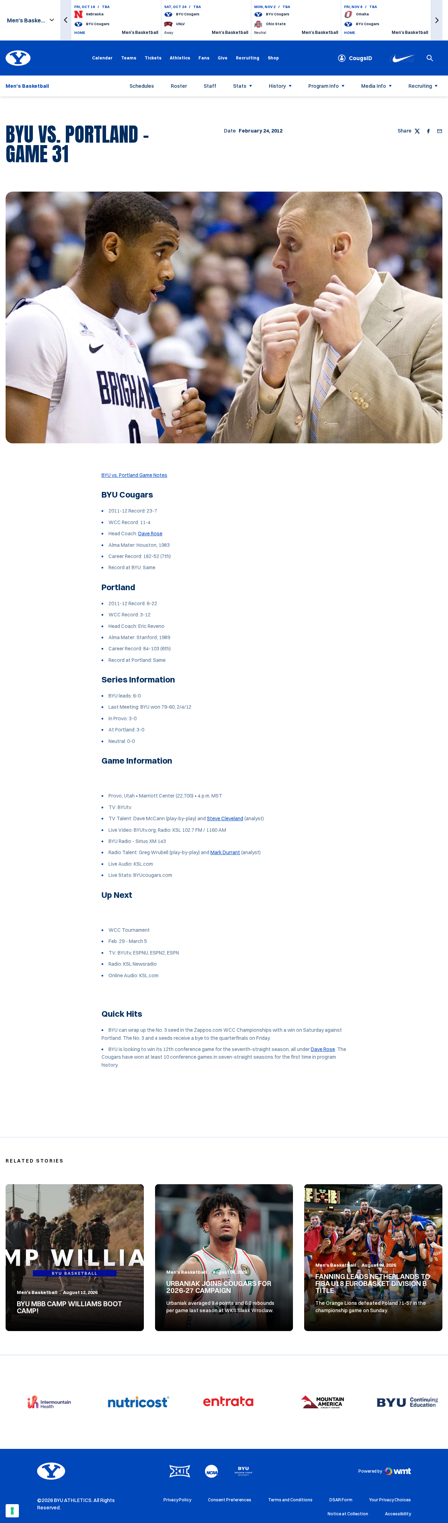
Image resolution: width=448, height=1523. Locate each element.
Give (222, 57)
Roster (179, 86)
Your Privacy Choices (390, 1499)
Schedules (142, 86)
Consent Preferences (229, 1499)
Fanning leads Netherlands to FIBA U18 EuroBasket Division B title (372, 1283)
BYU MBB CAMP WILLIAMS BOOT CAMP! (69, 1307)
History (277, 86)
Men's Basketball (37, 1292)
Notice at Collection (348, 1513)
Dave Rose (150, 533)
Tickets (153, 57)
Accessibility (398, 1513)
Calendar (102, 57)
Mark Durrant (225, 852)
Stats (239, 86)
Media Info (373, 86)
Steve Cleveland (225, 818)
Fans (203, 57)
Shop (273, 57)
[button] (65, 20)
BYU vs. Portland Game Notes (134, 475)
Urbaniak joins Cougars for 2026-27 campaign (218, 1287)
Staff (210, 86)
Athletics (180, 57)
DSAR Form (340, 1499)
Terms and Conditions (290, 1499)
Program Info (323, 86)
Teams (128, 57)
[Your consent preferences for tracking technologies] (12, 1510)
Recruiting (247, 57)
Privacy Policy (177, 1499)
